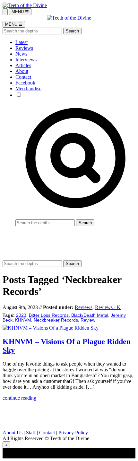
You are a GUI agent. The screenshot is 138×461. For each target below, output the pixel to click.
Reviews (24, 48)
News (21, 54)
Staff (31, 432)
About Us (12, 432)
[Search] (5, 11)
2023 (21, 315)
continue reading (19, 398)
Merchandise (28, 88)
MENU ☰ (20, 11)
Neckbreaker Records (56, 320)
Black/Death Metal (89, 315)
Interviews (26, 59)
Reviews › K (108, 307)
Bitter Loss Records (49, 315)
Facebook (25, 82)
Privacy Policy (73, 432)
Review (88, 320)
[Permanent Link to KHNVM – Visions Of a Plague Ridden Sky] (51, 328)
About (21, 71)
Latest (21, 42)
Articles (23, 65)
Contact (23, 77)
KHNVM (23, 320)
